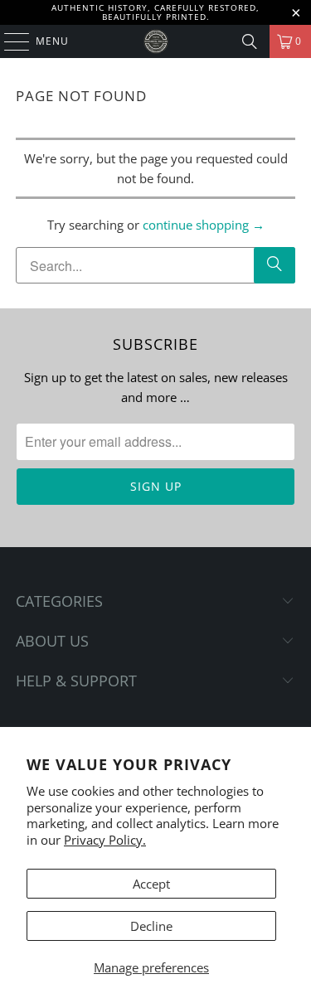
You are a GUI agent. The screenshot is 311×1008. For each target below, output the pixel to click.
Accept (151, 883)
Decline (151, 926)
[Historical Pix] (156, 41)
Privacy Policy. (105, 839)
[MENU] (8, 41)
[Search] (249, 41)
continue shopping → (204, 224)
